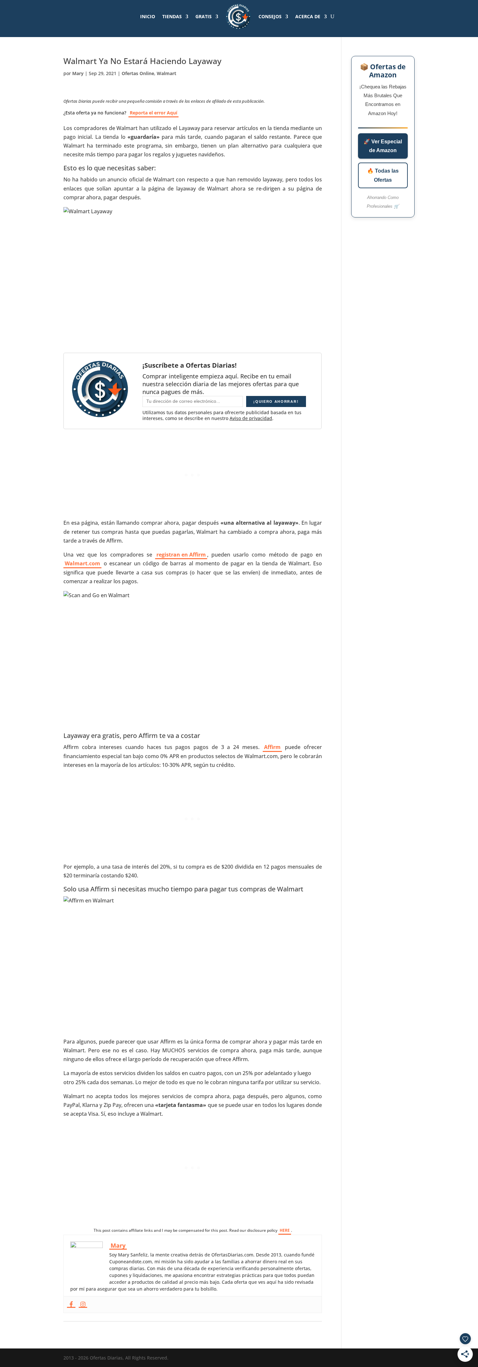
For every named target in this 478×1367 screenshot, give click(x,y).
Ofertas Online (138, 73)
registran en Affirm (181, 554)
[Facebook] (71, 1304)
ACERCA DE (307, 16)
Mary (78, 73)
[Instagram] (83, 1304)
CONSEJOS (270, 16)
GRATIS (203, 16)
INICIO (147, 16)
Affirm (272, 747)
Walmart (166, 73)
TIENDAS (172, 16)
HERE (285, 1230)
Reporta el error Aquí (153, 113)
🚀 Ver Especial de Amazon (383, 146)
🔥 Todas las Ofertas (383, 175)
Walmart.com (82, 563)
